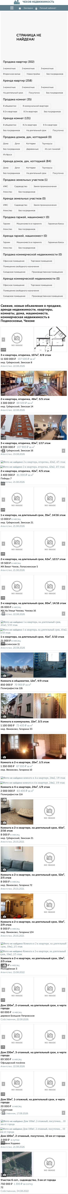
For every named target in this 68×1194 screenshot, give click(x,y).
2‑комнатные (28, 69)
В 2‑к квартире (10, 112)
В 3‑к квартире (30, 112)
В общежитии (9, 106)
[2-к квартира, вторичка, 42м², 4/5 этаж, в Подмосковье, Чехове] (33, 462)
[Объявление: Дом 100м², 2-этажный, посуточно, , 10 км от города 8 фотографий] (34, 1124)
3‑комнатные (47, 69)
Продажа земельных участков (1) (25, 180)
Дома (5, 144)
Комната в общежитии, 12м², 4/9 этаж (24, 681)
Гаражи (6, 224)
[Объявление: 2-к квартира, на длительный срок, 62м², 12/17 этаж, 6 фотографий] (17, 556)
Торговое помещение (41, 261)
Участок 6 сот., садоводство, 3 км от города (28, 1180)
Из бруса (7, 155)
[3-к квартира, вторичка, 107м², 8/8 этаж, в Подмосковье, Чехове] (17, 352)
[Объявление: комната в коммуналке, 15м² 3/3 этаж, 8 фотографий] (33, 718)
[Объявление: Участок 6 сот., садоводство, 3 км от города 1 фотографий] (33, 1177)
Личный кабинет (48, 8)
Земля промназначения (45, 186)
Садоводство (20, 186)
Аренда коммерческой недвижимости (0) (31, 278)
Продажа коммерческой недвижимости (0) (32, 254)
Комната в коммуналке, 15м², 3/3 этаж (25, 722)
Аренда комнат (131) (17, 118)
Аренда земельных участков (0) (24, 198)
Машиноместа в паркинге (29, 224)
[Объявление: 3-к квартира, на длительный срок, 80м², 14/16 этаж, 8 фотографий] (17, 600)
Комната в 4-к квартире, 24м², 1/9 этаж (25, 787)
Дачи (17, 144)
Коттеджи (31, 144)
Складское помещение (14, 272)
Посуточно (34, 93)
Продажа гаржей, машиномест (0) (26, 217)
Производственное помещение (47, 272)
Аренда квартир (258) (17, 80)
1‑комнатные (9, 69)
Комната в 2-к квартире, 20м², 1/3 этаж (25, 762)
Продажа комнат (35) (17, 99)
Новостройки (33, 74)
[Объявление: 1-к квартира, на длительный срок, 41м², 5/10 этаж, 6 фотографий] (34, 625)
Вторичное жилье (11, 74)
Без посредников (54, 74)
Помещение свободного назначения (21, 267)
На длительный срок (13, 93)
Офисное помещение (13, 261)
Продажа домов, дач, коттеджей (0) (27, 137)
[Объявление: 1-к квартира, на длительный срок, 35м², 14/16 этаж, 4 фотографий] (17, 512)
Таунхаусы (47, 144)
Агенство (7, 192)
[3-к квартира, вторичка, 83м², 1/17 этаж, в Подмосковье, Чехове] (17, 440)
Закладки (28, 8)
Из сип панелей (52, 149)
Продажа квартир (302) (18, 62)
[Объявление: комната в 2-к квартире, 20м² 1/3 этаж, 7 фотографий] (33, 759)
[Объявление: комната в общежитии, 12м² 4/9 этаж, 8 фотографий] (33, 677)
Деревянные (32, 149)
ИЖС (5, 186)
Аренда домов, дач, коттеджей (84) (27, 161)
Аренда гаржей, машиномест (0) (25, 236)
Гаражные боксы (56, 224)
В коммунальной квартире (35, 106)
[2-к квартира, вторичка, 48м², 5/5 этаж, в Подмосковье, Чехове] (17, 396)
